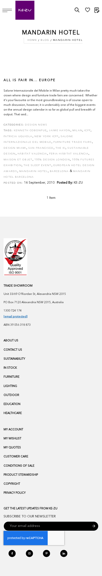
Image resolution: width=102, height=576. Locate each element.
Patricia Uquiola (18, 136)
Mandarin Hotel (33, 171)
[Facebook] (12, 553)
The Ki (61, 148)
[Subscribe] (94, 526)
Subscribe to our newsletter (30, 516)
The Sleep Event (37, 165)
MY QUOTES (12, 447)
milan (77, 130)
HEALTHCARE (13, 413)
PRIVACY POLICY (15, 493)
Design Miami (15, 148)
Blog (45, 40)
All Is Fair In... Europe (30, 80)
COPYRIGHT (12, 484)
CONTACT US (13, 349)
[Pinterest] (46, 553)
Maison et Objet (18, 159)
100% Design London (52, 159)
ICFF (87, 130)
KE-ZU (78, 182)
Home (32, 40)
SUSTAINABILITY (14, 359)
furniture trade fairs (72, 142)
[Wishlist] (87, 11)
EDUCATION (12, 404)
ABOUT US (11, 340)
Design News (36, 125)
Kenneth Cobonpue (30, 130)
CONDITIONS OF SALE (19, 466)
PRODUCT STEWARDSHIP (21, 475)
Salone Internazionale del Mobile (38, 139)
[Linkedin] (63, 553)
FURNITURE (11, 377)
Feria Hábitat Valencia (69, 154)
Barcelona (59, 171)
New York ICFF (46, 136)
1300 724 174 (13, 310)
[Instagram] (29, 553)
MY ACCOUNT (13, 429)
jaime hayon (59, 130)
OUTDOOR (11, 395)
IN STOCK (10, 368)
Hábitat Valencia (32, 154)
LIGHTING (10, 386)
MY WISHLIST (12, 438)
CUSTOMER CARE (16, 456)
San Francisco (41, 148)
